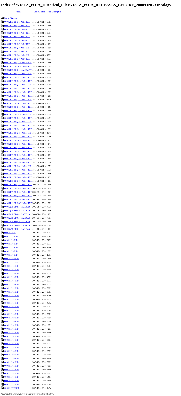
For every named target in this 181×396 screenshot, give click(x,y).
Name (18, 12)
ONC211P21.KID (11, 288)
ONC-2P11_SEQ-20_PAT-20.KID (18, 114)
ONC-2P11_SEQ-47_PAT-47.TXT (18, 203)
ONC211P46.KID (11, 381)
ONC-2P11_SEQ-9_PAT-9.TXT (17, 59)
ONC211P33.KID (11, 333)
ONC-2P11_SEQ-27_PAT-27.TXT (18, 151)
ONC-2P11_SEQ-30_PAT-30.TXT (18, 162)
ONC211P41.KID (11, 362)
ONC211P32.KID (11, 329)
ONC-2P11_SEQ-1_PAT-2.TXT (17, 22)
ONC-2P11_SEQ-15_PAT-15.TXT (18, 92)
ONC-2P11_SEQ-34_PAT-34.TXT (18, 181)
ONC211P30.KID (11, 321)
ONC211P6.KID (11, 244)
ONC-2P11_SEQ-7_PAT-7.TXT (17, 44)
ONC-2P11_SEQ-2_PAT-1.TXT (17, 26)
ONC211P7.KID (11, 247)
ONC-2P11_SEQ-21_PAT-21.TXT (18, 125)
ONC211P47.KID (11, 384)
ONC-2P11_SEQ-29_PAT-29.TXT (18, 159)
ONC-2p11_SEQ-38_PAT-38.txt (17, 218)
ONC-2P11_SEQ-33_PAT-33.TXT (18, 177)
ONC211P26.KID (11, 307)
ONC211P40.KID (11, 358)
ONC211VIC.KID (11, 388)
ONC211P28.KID (11, 314)
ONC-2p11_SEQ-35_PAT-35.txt (17, 207)
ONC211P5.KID (11, 240)
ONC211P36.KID (11, 344)
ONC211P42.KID (11, 366)
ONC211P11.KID (11, 262)
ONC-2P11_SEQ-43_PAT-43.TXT (18, 188)
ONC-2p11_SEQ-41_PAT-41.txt (17, 229)
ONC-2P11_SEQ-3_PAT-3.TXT (17, 29)
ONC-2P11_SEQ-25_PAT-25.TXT (18, 144)
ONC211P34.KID (11, 336)
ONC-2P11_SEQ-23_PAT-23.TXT (18, 136)
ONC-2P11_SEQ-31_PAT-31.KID (18, 166)
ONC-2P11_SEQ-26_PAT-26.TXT (18, 148)
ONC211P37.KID (11, 347)
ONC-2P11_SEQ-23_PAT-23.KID (18, 133)
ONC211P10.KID (11, 259)
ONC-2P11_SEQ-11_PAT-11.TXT (18, 70)
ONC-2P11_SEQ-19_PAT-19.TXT (18, 111)
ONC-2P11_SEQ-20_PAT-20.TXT (18, 118)
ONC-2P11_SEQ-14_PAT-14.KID (18, 85)
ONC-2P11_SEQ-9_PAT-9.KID (17, 55)
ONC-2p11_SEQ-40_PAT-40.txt (17, 225)
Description (56, 12)
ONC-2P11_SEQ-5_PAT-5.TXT (17, 37)
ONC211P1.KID (11, 236)
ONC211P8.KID (11, 251)
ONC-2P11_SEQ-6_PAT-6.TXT (17, 40)
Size (49, 12)
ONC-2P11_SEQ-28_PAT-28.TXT (18, 155)
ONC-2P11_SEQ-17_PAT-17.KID (18, 100)
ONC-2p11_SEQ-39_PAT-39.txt (17, 222)
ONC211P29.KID (11, 318)
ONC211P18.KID (11, 281)
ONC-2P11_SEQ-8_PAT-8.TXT (17, 51)
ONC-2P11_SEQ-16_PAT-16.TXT (18, 96)
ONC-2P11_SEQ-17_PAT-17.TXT (18, 103)
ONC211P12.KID (11, 266)
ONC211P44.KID (11, 373)
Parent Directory (10, 18)
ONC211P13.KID (11, 270)
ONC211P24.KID (11, 299)
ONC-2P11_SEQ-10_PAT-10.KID (18, 63)
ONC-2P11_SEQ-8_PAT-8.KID (17, 48)
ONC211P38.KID (11, 351)
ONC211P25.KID (11, 303)
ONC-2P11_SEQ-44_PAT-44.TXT (18, 192)
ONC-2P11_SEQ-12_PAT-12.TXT (18, 77)
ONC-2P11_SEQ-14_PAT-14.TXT (18, 88)
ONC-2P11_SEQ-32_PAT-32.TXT (18, 173)
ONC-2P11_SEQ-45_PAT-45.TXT (18, 196)
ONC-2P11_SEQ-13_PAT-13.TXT (18, 81)
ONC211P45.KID (11, 377)
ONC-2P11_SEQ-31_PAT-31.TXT (18, 170)
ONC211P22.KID (11, 292)
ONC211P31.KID (11, 325)
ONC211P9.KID (11, 255)
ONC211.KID (10, 233)
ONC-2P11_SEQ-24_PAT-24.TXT (18, 140)
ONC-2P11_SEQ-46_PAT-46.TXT (18, 199)
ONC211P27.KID (11, 310)
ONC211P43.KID (11, 370)
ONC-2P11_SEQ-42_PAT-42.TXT (18, 185)
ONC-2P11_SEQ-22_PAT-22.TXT (18, 129)
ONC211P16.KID (11, 277)
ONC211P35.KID (11, 340)
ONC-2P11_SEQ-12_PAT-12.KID (18, 74)
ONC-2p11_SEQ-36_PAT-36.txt (17, 210)
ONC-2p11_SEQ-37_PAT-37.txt (17, 214)
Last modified (39, 12)
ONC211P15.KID (11, 273)
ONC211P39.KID (11, 355)
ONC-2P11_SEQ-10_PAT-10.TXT (18, 66)
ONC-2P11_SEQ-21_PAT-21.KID (18, 122)
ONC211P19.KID (11, 284)
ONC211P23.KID (11, 296)
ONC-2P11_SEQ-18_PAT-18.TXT (18, 107)
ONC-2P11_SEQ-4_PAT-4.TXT (17, 33)
